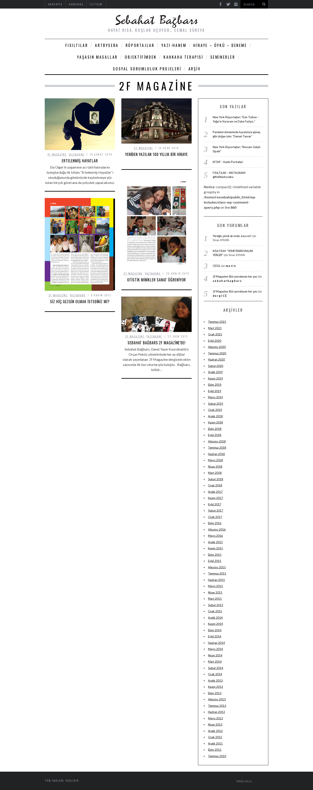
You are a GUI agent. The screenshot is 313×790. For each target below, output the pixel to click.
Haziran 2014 (216, 643)
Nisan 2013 (215, 724)
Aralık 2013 (215, 680)
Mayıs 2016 (215, 535)
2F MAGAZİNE (56, 154)
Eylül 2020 (214, 340)
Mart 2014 (215, 661)
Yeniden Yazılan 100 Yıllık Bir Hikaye (156, 154)
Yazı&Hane (77, 154)
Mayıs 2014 (215, 649)
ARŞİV (194, 68)
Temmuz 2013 (217, 705)
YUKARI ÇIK (243, 781)
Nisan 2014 (215, 655)
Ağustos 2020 (217, 347)
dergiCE (220, 295)
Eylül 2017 (214, 504)
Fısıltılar (76, 45)
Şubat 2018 (215, 479)
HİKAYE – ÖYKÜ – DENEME (220, 45)
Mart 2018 (215, 472)
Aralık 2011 (215, 743)
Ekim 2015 (214, 554)
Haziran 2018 (216, 454)
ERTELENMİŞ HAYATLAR (80, 160)
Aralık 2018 (215, 416)
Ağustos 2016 (217, 529)
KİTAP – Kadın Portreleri (228, 162)
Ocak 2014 (215, 674)
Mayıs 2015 (215, 586)
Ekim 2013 (214, 693)
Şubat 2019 (215, 403)
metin (231, 266)
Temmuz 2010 (217, 756)
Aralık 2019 (215, 372)
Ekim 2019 (214, 384)
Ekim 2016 (214, 523)
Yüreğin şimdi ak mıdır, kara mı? (232, 236)
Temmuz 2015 (217, 573)
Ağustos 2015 (217, 567)
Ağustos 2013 (217, 699)
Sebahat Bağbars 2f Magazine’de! (156, 342)
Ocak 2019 (215, 410)
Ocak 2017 (215, 517)
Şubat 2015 (215, 605)
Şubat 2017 (215, 510)
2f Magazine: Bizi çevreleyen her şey (235, 276)
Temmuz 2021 (217, 321)
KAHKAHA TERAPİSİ (183, 57)
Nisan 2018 (215, 466)
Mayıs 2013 (215, 718)
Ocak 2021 (215, 334)
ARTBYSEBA (106, 45)
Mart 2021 (215, 328)
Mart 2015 (215, 598)
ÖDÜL (216, 266)
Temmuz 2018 (217, 447)
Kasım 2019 (215, 378)
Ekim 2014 (214, 630)
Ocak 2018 (215, 485)
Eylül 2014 (214, 636)
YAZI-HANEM (173, 45)
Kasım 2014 (215, 624)
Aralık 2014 (215, 617)
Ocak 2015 (215, 611)
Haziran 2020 (216, 359)
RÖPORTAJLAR (140, 45)
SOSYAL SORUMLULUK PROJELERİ (147, 68)
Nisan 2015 (215, 592)
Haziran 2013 (216, 712)
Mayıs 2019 (215, 397)
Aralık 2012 (215, 731)
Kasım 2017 (215, 498)
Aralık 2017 (215, 491)
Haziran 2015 (216, 580)
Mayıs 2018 (215, 460)
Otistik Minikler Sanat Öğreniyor (156, 279)
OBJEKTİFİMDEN (140, 57)
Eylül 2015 (214, 561)
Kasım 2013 (215, 686)
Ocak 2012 (215, 737)
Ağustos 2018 (217, 441)
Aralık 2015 (215, 542)
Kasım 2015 (215, 548)
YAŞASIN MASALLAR (97, 57)
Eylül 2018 (214, 435)
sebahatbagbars (227, 280)
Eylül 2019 (214, 391)
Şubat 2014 (215, 668)
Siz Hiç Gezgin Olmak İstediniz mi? (80, 301)
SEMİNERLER (222, 57)
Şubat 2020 (215, 366)
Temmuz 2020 (217, 353)
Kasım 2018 (215, 422)
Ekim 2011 (214, 749)
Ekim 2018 (214, 429)
